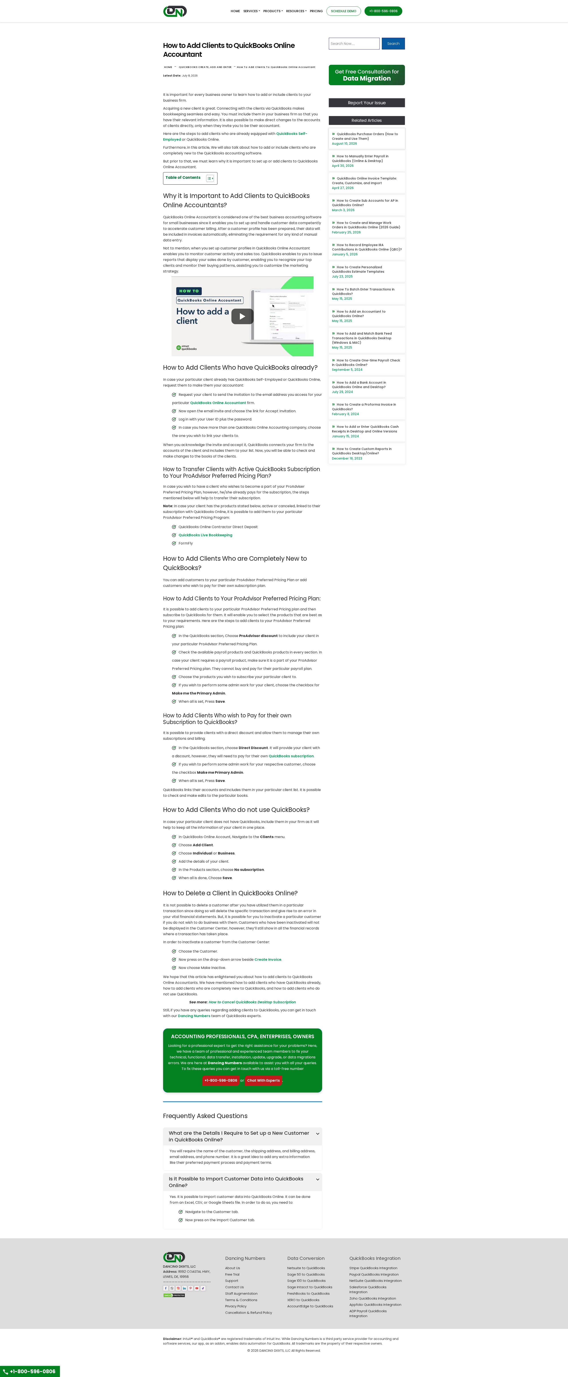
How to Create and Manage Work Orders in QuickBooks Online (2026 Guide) (366, 225)
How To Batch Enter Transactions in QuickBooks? (363, 291)
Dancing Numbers (194, 1015)
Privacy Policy (236, 1306)
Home (168, 67)
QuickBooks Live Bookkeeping (205, 535)
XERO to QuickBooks (303, 1300)
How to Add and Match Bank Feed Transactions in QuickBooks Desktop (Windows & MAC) (362, 338)
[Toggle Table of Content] (208, 178)
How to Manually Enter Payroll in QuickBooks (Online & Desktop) (360, 158)
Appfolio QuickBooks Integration (375, 1304)
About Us (232, 1268)
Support (231, 1280)
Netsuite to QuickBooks (306, 1268)
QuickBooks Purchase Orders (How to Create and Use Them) (365, 136)
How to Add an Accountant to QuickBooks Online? (359, 313)
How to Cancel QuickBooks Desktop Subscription (252, 1002)
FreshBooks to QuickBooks (308, 1293)
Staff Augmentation (241, 1293)
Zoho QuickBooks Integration (372, 1298)
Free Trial (232, 1274)
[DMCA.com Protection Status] (174, 1295)
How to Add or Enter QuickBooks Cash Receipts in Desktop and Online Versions (365, 428)
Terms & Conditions (241, 1300)
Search (393, 43)
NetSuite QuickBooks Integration (375, 1280)
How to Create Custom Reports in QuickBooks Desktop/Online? (362, 451)
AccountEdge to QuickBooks (310, 1306)
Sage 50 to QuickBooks (306, 1274)
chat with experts (263, 1080)
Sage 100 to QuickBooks (306, 1280)
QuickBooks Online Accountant (218, 402)
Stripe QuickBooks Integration (373, 1268)
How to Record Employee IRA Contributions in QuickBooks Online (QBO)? (367, 247)
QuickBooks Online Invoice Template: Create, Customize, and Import (364, 180)
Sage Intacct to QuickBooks (309, 1287)
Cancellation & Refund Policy (248, 1312)
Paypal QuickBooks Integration (374, 1274)
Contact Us (234, 1287)
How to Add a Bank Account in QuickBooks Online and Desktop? (359, 384)
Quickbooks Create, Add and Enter (205, 67)
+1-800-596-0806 (221, 1080)
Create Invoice (267, 959)
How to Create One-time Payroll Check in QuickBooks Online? (366, 362)
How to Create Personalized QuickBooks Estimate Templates (358, 269)
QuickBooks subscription (291, 756)
